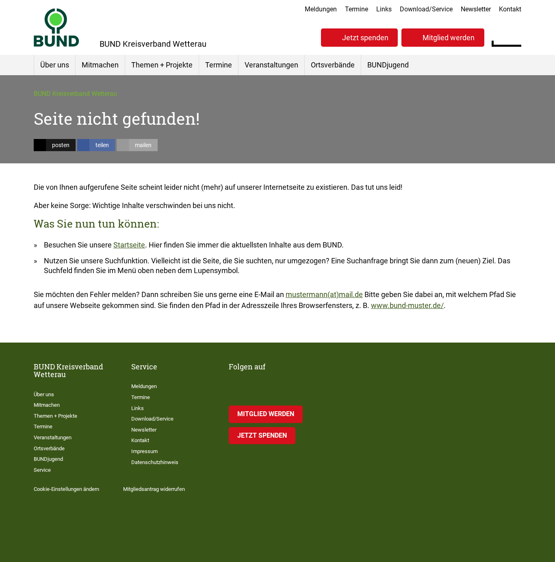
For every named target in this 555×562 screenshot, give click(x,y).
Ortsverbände (333, 65)
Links (384, 9)
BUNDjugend (388, 65)
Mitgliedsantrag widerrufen (154, 489)
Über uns (54, 65)
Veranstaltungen (271, 65)
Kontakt (510, 9)
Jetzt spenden (365, 37)
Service (42, 470)
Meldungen (321, 9)
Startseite (129, 245)
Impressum (144, 451)
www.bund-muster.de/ (407, 305)
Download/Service (426, 9)
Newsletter (476, 9)
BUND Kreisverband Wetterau (75, 94)
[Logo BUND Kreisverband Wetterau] (56, 27)
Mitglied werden (449, 37)
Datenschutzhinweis (154, 462)
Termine (356, 9)
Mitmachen (100, 65)
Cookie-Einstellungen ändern (66, 489)
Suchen (515, 36)
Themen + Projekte (162, 65)
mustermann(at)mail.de (324, 294)
